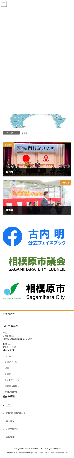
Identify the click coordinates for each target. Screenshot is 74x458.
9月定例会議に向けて (15, 413)
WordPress (20, 453)
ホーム (8, 356)
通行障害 (10, 421)
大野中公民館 (12, 429)
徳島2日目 (10, 437)
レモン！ (10, 405)
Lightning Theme (36, 453)
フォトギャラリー (13, 380)
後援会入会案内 (12, 385)
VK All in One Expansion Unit (56, 453)
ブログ (25, 133)
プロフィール (11, 362)
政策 (7, 368)
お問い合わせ (9, 313)
